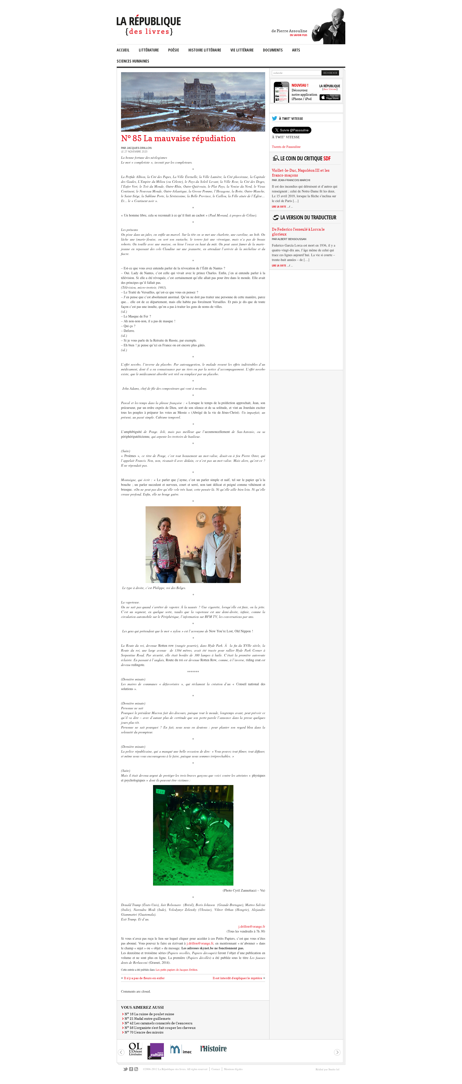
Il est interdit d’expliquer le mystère (237, 978)
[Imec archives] (181, 1055)
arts (296, 50)
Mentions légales (233, 1069)
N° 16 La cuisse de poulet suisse (149, 1014)
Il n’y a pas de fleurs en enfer (144, 978)
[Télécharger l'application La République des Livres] (306, 102)
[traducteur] (305, 220)
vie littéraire (242, 50)
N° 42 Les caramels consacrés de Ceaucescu (158, 1023)
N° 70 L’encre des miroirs (144, 1032)
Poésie (173, 50)
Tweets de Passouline (286, 147)
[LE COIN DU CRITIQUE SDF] (305, 161)
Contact (216, 1069)
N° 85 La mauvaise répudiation (178, 138)
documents (273, 50)
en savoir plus (298, 35)
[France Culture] (155, 1059)
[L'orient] (135, 1055)
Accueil (123, 50)
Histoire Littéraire (204, 50)
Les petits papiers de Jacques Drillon (176, 969)
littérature (149, 50)
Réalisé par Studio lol (327, 1069)
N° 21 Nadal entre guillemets (147, 1018)
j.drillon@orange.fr (251, 926)
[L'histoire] (213, 1054)
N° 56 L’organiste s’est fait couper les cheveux (160, 1028)
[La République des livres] (149, 34)
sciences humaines (133, 61)
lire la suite (282, 206)
